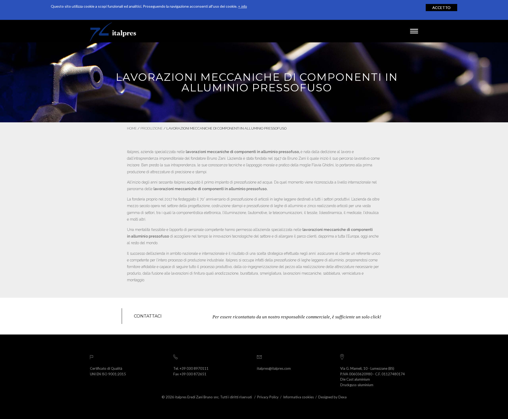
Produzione (151, 128)
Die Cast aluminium (355, 379)
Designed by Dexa (332, 397)
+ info (242, 6)
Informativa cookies (298, 397)
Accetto (441, 7)
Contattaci (148, 316)
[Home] (113, 31)
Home (132, 128)
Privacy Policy (268, 397)
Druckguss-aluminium (356, 385)
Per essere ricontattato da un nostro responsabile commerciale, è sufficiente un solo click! (296, 316)
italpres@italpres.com (274, 368)
